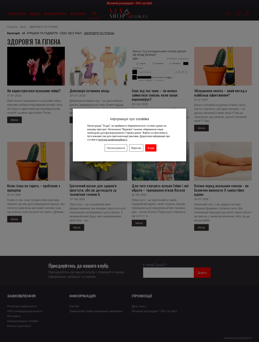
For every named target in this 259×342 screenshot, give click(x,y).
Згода (150, 148)
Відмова (136, 148)
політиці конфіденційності (112, 139)
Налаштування (116, 148)
